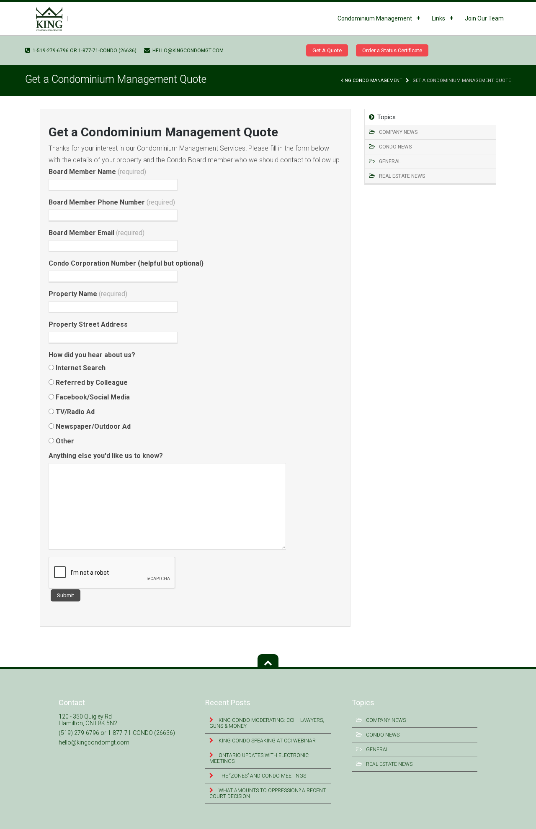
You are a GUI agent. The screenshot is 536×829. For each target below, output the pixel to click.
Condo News (395, 147)
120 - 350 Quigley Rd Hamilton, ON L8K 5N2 (88, 720)
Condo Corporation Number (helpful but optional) (126, 263)
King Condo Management (371, 80)
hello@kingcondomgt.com (187, 51)
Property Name (88, 294)
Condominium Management (375, 18)
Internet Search (80, 368)
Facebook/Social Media (92, 397)
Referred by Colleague (91, 382)
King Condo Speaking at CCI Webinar (266, 741)
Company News (398, 132)
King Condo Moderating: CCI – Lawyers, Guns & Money (266, 723)
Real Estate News (402, 176)
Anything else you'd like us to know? (106, 456)
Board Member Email (96, 233)
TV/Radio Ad (74, 412)
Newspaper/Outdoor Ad (92, 426)
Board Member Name (97, 172)
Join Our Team (484, 18)
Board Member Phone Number (112, 202)
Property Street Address (88, 324)
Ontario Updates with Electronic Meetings (259, 758)
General (390, 161)
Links (438, 18)
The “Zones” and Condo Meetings (261, 776)
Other (64, 441)
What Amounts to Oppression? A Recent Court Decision (267, 793)
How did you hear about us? (92, 355)
